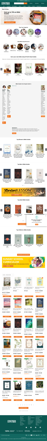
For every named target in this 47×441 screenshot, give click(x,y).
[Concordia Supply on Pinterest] (35, 427)
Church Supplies (14, 6)
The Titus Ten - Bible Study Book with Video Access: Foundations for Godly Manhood (39, 310)
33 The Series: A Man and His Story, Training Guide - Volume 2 (6, 329)
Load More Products (23, 407)
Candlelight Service (39, 421)
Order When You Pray (10, 22)
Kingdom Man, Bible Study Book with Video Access (17, 391)
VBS (3, 6)
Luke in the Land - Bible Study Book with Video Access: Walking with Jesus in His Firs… (7, 289)
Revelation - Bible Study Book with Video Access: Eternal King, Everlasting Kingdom (40, 329)
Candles (24, 6)
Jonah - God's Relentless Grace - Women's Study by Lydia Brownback (6, 392)
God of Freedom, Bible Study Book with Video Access (39, 350)
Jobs (20, 421)
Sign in (31, 3)
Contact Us (22, 419)
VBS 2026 (37, 424)
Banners (33, 6)
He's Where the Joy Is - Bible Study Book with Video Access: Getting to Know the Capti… (28, 330)
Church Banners (38, 422)
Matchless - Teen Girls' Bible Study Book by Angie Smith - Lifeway (18, 245)
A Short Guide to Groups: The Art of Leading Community (29, 288)
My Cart (21, 417)
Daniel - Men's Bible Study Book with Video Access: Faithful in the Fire (18, 180)
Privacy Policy (30, 422)
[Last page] (33, 405)
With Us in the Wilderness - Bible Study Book (6, 309)
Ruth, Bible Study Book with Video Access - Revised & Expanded (6, 350)
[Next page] (31, 405)
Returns (29, 419)
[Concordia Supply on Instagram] (31, 427)
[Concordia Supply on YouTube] (40, 427)
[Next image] (11, 281)
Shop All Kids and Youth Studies (23, 254)
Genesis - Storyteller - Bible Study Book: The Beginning (39, 391)
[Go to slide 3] (24, 79)
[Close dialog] (46, 216)
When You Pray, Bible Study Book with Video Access (17, 309)
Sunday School (39, 6)
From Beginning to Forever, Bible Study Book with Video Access (28, 392)
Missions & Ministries (31, 417)
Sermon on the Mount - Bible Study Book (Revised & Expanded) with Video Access (18, 369)
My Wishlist (22, 418)
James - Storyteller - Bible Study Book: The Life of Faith (28, 309)
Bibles (20, 6)
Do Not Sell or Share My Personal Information (39, 417)
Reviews (21, 424)
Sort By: (4, 274)
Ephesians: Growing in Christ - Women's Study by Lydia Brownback (40, 369)
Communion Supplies (39, 420)
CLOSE (37, 224)
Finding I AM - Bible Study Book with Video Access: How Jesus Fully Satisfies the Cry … (18, 350)
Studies (29, 6)
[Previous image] (3, 281)
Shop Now (3, 122)
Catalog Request (22, 420)
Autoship (21, 422)
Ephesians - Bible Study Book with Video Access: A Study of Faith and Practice (28, 350)
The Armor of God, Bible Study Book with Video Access (7, 369)
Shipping (29, 418)
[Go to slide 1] (1, 69)
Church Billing (22, 423)
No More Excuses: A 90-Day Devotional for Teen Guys (7, 245)
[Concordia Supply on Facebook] (26, 427)
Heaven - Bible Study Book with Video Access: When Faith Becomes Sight (29, 155)
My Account (22, 416)
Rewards (37, 3)
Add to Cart (7, 296)
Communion (8, 6)
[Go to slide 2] (46, 69)
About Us (29, 416)
